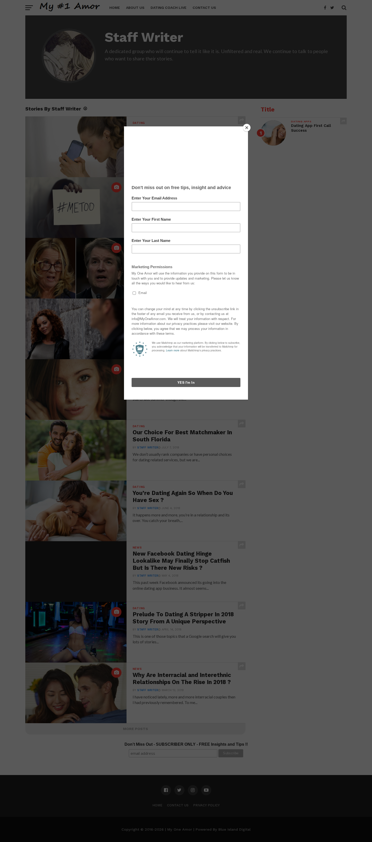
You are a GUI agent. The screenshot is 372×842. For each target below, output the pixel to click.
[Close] (247, 127)
